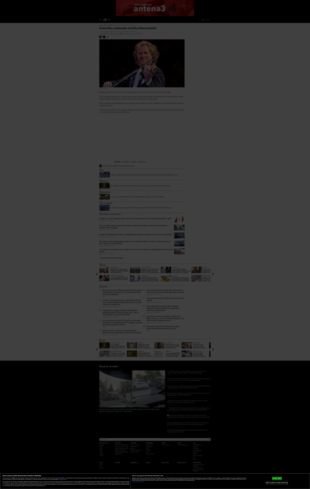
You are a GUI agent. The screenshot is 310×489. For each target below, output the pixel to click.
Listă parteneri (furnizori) (138, 481)
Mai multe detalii (62, 479)
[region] (155, 481)
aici (3, 484)
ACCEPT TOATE (277, 478)
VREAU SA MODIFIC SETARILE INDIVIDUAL (277, 482)
